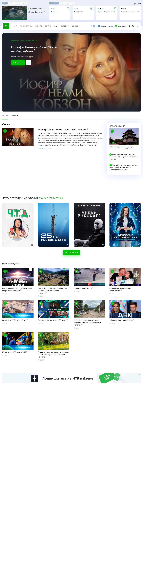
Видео (56, 26)
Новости (38, 26)
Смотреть (18, 63)
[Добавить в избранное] (28, 62)
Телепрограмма (26, 26)
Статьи (48, 26)
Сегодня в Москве (107, 26)
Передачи (65, 26)
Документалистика (29, 41)
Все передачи (71, 253)
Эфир (15, 26)
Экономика (121, 26)
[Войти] (133, 26)
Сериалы (75, 26)
